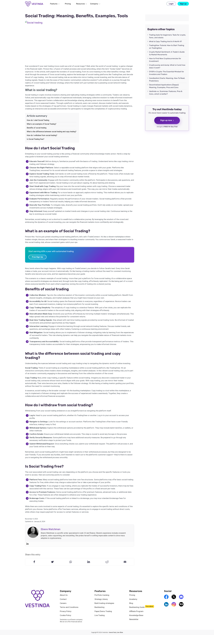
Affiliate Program (136, 611)
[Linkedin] (27, 544)
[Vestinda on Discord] (181, 598)
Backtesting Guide (141, 607)
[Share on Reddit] (107, 562)
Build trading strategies (104, 603)
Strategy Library (101, 599)
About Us (64, 595)
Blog (131, 603)
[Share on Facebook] (34, 562)
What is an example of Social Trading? (41, 124)
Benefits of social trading (36, 128)
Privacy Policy (65, 611)
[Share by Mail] (125, 562)
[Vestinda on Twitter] (174, 598)
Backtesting (99, 607)
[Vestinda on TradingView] (181, 606)
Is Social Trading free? (35, 139)
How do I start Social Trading (38, 120)
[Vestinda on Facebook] (166, 598)
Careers (63, 603)
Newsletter (133, 619)
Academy (133, 599)
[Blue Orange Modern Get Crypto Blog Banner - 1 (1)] (79, 41)
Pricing (132, 595)
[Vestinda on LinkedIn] (166, 606)
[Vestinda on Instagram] (174, 606)
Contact (63, 599)
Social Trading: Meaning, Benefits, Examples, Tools (76, 15)
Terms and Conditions (69, 607)
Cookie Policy (65, 615)
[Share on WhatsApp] (71, 562)
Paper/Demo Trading (103, 611)
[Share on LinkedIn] (89, 562)
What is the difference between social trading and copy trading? (51, 132)
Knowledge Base (136, 615)
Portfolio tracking (102, 595)
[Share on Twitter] (52, 562)
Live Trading (100, 615)
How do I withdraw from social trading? (42, 135)
